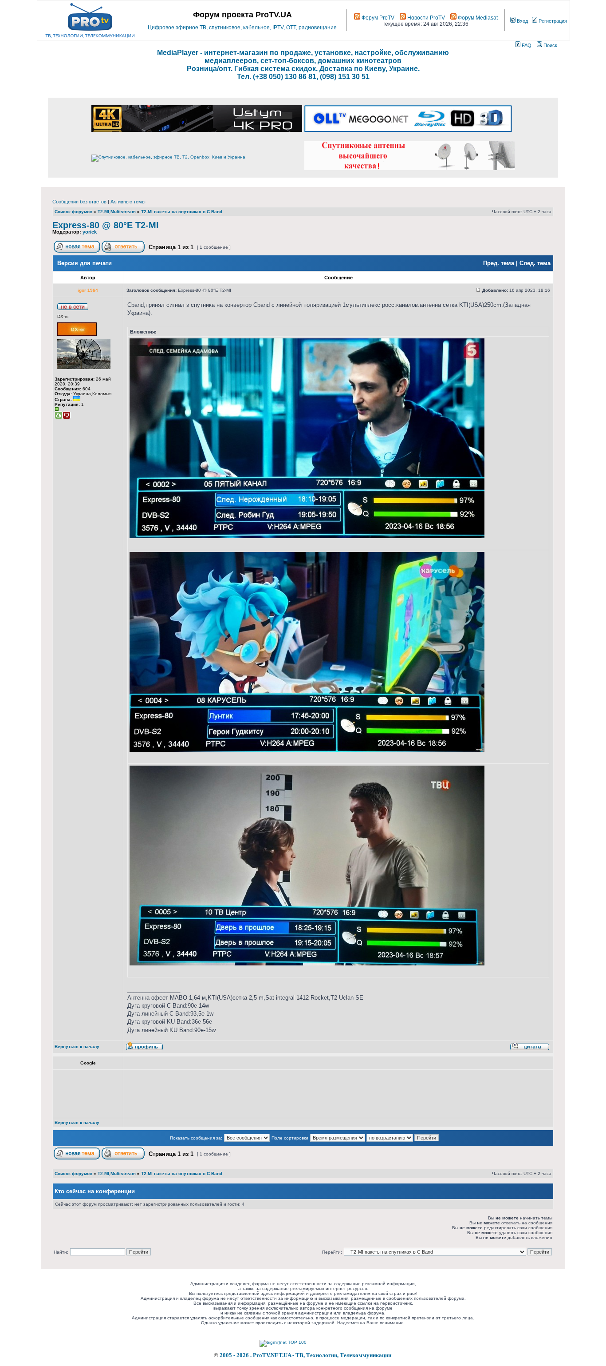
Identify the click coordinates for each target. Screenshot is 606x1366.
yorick (90, 231)
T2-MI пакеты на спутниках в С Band (181, 211)
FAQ (525, 45)
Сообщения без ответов (79, 201)
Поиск (549, 45)
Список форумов (73, 211)
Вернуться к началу (77, 1046)
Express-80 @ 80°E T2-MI (105, 225)
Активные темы (128, 201)
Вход (521, 21)
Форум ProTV (377, 18)
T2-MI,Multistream (117, 211)
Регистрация (552, 21)
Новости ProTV (425, 18)
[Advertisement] (288, 1094)
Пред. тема (498, 263)
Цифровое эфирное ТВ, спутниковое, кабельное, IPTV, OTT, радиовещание (242, 27)
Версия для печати (84, 263)
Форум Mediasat (477, 18)
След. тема (535, 263)
